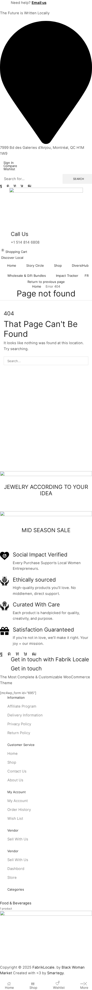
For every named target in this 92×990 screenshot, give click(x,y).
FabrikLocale (43, 967)
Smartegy (55, 973)
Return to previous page (46, 282)
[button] (7, 163)
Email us (39, 2)
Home (36, 286)
